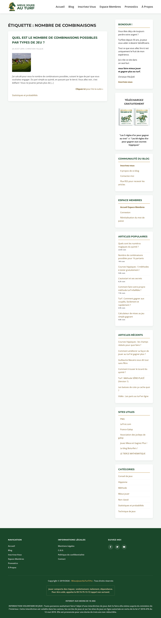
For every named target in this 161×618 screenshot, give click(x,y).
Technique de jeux (126, 511)
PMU (122, 419)
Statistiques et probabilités (25, 95)
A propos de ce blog (129, 170)
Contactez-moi (127, 176)
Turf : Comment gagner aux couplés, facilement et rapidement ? (131, 301)
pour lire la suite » (89, 89)
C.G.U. (61, 550)
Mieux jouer (123, 493)
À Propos (147, 6)
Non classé (123, 499)
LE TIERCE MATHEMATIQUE (132, 453)
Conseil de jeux (125, 476)
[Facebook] (110, 546)
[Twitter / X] (117, 546)
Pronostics (131, 6)
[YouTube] (124, 546)
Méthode (122, 488)
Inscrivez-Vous (87, 6)
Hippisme (122, 482)
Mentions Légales (66, 546)
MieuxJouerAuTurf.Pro (81, 581)
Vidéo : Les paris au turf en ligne (133, 396)
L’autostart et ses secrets (130, 278)
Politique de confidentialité (71, 554)
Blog (71, 6)
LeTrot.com (125, 424)
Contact (62, 559)
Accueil (60, 6)
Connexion (125, 212)
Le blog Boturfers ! (129, 448)
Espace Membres (110, 6)
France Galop (126, 429)
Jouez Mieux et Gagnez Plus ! (133, 443)
